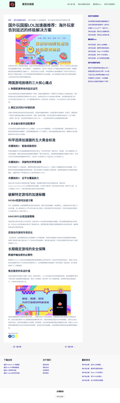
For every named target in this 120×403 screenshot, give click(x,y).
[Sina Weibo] (16, 336)
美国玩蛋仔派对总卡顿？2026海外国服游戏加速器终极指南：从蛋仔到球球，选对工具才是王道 (99, 71)
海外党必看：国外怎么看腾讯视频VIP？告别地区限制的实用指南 (99, 31)
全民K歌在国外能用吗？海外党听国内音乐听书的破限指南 (99, 25)
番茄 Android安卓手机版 (12, 373)
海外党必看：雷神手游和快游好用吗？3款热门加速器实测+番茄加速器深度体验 (99, 48)
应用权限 (46, 370)
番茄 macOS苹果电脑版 (11, 367)
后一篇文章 (70, 347)
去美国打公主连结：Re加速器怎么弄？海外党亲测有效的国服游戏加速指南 (99, 78)
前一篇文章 (16, 347)
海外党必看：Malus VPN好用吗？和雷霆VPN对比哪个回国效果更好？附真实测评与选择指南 (99, 51)
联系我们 (46, 373)
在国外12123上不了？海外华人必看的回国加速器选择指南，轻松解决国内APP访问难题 (99, 28)
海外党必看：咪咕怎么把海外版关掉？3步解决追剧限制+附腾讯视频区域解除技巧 (99, 35)
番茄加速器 (28, 4)
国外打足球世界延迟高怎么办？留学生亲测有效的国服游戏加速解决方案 (99, 68)
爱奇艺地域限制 (109, 4)
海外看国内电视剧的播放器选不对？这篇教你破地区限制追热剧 (99, 21)
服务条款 (46, 364)
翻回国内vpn (97, 4)
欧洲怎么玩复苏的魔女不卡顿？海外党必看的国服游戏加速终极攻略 (99, 81)
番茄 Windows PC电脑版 (12, 364)
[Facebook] (10, 336)
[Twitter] (13, 336)
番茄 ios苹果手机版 (10, 370)
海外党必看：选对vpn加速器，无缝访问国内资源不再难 (99, 44)
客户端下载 (71, 4)
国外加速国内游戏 (84, 4)
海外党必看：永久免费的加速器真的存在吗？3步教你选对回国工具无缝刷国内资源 (99, 58)
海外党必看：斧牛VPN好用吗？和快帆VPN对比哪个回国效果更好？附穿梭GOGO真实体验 (99, 55)
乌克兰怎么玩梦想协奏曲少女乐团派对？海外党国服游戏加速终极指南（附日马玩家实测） (99, 74)
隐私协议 (46, 367)
